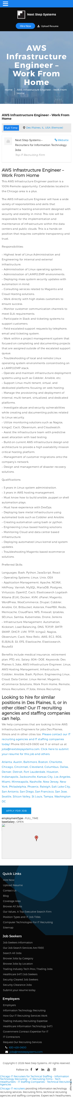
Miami (6, 781)
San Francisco (44, 791)
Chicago (7, 766)
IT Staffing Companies (31, 1081)
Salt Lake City (61, 786)
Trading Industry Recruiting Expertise (25, 1020)
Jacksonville (28, 776)
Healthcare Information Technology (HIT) (27, 1026)
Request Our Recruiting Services (22, 1042)
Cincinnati (21, 766)
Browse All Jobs (12, 906)
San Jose (61, 791)
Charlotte (55, 761)
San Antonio (10, 791)
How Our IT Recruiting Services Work (25, 1015)
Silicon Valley (21, 796)
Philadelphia (17, 786)
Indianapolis (10, 776)
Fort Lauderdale (34, 771)
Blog (6, 895)
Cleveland (36, 766)
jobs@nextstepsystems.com (21, 749)
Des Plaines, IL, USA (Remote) (44, 127)
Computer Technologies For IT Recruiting (28, 922)
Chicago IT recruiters (12, 1088)
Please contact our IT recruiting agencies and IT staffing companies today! (36, 739)
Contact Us (9, 890)
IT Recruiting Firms (41, 1078)
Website (63, 140)
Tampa (48, 796)
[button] (36, 838)
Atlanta (7, 761)
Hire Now (25, 26)
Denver (7, 771)
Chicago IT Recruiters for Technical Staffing (26, 1076)
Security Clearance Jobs (17, 984)
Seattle (6, 796)
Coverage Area (12, 901)
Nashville (36, 781)
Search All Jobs (12, 953)
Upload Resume (49, 26)
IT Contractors (11, 1036)
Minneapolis (20, 781)
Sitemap (8, 927)
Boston (43, 761)
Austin (17, 761)
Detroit (17, 771)
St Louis (37, 796)
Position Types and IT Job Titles (21, 916)
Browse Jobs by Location (18, 963)
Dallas (64, 766)
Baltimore (30, 761)
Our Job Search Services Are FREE (23, 947)
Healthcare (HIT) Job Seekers (20, 974)
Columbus (51, 766)
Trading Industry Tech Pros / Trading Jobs (27, 968)
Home (8, 89)
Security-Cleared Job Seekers (20, 979)
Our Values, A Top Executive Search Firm (27, 911)
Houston (52, 771)
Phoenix (32, 786)
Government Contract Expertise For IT (25, 1031)
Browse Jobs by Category (18, 958)
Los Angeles (62, 776)
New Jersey (50, 781)
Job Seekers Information (18, 942)
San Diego (27, 791)
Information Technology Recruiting (24, 1010)
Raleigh (45, 786)
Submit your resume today (19, 990)
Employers (9, 1005)
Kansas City (45, 776)
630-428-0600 (17, 1047)
